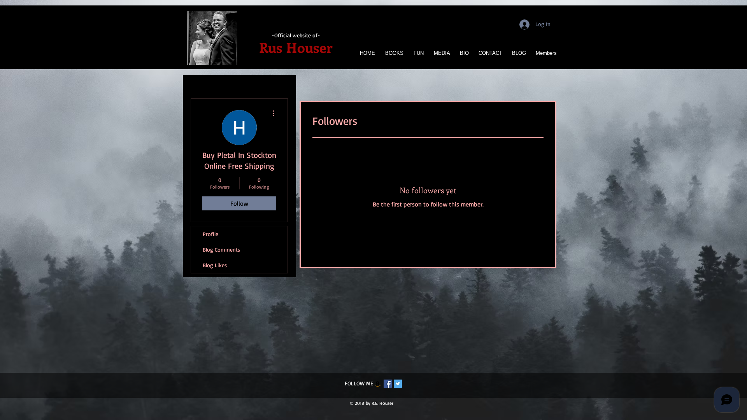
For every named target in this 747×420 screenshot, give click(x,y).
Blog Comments (221, 249)
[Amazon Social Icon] (378, 384)
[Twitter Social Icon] (398, 384)
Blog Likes (215, 265)
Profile (210, 234)
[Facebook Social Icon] (388, 384)
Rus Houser (295, 47)
